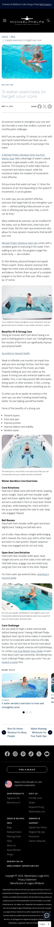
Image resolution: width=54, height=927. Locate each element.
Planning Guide (14, 836)
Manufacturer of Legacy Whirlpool (27, 883)
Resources (34, 836)
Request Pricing (36, 807)
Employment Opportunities (23, 865)
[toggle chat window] (46, 915)
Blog (13, 36)
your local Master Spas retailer (28, 651)
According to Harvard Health (16, 353)
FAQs (9, 841)
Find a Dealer (27, 769)
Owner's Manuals (37, 841)
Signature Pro (13, 798)
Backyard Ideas (14, 832)
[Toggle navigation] (4, 20)
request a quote (10, 662)
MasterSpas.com (37, 811)
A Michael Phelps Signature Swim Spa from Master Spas (23, 157)
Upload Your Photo (38, 827)
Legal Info (43, 876)
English (42, 924)
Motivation (7, 85)
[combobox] (44, 924)
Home (5, 36)
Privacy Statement (27, 879)
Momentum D (13, 802)
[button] (48, 20)
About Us (11, 845)
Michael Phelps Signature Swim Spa (19, 243)
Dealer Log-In (15, 861)
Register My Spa (37, 832)
